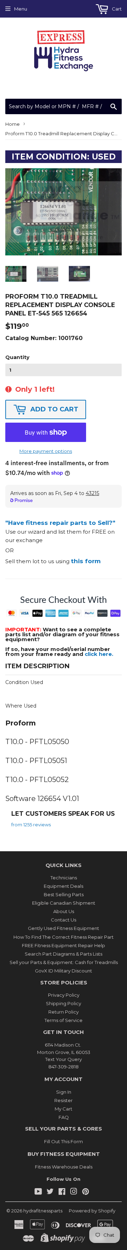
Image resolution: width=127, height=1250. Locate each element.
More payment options (45, 451)
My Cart (63, 1109)
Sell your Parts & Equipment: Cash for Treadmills (64, 962)
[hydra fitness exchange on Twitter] (50, 1192)
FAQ (64, 1117)
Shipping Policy (63, 1003)
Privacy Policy (63, 995)
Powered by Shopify (92, 1210)
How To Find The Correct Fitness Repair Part (63, 937)
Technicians (63, 877)
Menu (20, 9)
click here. (99, 654)
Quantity (17, 357)
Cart (116, 9)
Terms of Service (63, 1020)
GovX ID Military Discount (63, 971)
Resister (63, 1100)
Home (12, 124)
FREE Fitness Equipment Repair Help (63, 945)
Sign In (63, 1092)
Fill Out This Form (63, 1141)
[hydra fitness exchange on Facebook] (62, 1192)
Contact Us (63, 920)
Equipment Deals (63, 886)
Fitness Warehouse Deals (63, 1167)
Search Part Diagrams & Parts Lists (63, 954)
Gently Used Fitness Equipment (63, 928)
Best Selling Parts (64, 894)
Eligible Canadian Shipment (63, 903)
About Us (63, 911)
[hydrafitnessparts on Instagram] (73, 1192)
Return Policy (63, 1012)
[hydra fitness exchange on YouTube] (38, 1192)
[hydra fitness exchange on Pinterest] (85, 1192)
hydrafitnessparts (42, 1210)
